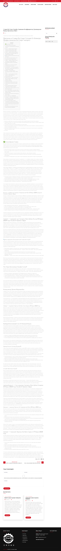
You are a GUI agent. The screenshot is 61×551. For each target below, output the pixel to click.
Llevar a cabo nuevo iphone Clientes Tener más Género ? (32, 462)
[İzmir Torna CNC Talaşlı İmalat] (5, 4)
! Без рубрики (8, 496)
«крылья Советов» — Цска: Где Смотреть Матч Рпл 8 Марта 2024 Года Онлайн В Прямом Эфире (11, 78)
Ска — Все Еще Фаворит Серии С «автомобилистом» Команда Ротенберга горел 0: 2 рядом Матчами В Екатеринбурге (12, 101)
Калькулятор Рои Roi (8, 80)
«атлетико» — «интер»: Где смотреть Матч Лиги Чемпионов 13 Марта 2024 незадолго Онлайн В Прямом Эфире (12, 98)
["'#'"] (4, 545)
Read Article (7, 515)
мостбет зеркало (15, 147)
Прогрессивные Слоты (8, 76)
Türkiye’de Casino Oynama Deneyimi (31, 498)
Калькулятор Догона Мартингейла (10, 59)
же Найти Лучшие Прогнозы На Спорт (11, 82)
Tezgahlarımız (40, 4)
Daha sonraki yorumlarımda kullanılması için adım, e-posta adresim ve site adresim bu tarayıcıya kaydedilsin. (23, 478)
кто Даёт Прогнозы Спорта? (9, 65)
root (5, 33)
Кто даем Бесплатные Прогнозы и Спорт (11, 106)
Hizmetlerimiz (33, 4)
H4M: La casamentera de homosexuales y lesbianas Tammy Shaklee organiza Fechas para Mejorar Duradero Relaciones (14, 462)
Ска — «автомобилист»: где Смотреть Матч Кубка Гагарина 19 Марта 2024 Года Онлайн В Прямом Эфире (12, 91)
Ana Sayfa (21, 4)
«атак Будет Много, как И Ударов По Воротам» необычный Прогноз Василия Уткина (12, 46)
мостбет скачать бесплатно (32, 190)
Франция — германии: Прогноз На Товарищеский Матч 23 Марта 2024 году (11, 71)
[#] (55, 1)
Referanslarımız (48, 4)
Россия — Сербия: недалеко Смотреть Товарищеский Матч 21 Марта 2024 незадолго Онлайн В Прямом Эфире (11, 49)
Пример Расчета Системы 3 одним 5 (11, 64)
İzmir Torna (5, 549)
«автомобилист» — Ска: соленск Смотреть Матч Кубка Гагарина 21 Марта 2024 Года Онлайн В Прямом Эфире (12, 68)
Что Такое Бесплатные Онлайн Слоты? (11, 57)
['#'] (11, 545)
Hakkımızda (27, 4)
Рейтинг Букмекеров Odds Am (10, 107)
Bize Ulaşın (55, 4)
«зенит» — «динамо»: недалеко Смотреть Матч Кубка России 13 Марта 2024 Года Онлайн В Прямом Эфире (11, 53)
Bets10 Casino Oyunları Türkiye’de (13, 497)
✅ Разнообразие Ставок (9, 44)
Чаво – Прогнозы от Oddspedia (10, 95)
